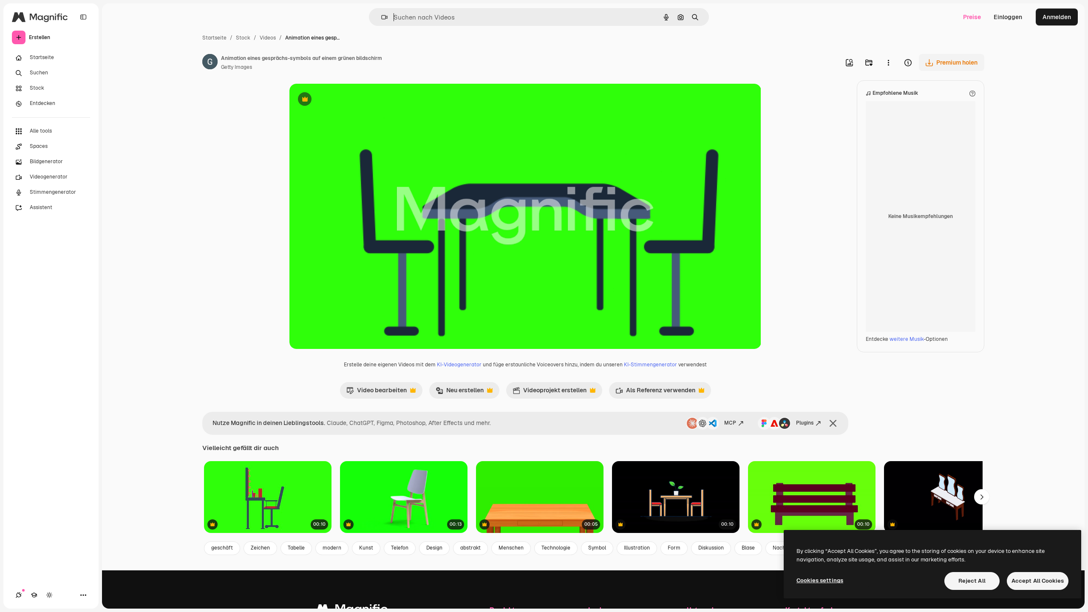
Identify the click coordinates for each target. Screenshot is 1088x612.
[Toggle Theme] (49, 595)
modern (332, 547)
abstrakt (470, 547)
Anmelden (1057, 17)
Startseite (214, 37)
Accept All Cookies (1038, 580)
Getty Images (236, 67)
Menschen (511, 547)
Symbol (597, 547)
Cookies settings (819, 580)
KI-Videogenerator (459, 364)
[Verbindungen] (19, 595)
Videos (268, 37)
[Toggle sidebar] (83, 17)
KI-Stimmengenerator (650, 364)
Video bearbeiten (376, 392)
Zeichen (260, 547)
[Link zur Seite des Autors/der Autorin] (210, 63)
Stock (243, 37)
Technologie (555, 547)
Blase (748, 547)
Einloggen (1008, 17)
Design (434, 547)
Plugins (804, 422)
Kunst (366, 547)
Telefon (399, 547)
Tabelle (296, 547)
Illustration (637, 547)
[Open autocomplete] (381, 17)
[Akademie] (34, 595)
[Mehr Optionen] (888, 62)
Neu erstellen (460, 392)
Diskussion (711, 547)
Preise (972, 17)
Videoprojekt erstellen (549, 392)
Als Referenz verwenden (655, 392)
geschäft (222, 547)
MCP (730, 422)
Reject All (972, 580)
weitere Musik (907, 339)
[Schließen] (833, 423)
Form (674, 547)
